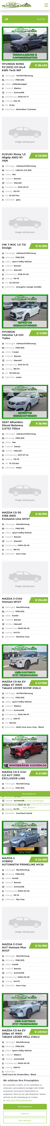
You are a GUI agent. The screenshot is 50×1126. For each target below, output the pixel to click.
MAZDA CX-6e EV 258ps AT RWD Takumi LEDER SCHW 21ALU (21, 685)
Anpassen (25, 1113)
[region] (25, 1101)
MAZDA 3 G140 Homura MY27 (12, 600)
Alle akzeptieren (25, 1106)
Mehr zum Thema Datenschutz (19, 1100)
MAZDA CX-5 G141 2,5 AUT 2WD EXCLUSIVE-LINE (14, 775)
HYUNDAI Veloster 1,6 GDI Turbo (12, 335)
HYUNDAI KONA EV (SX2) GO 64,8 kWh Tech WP (13, 67)
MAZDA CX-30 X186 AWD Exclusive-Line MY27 (16, 515)
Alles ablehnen (25, 1120)
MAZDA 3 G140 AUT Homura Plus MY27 (14, 947)
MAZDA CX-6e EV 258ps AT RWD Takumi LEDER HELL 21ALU (21, 1033)
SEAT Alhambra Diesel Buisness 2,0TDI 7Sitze (12, 425)
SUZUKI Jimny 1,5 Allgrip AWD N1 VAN (14, 157)
